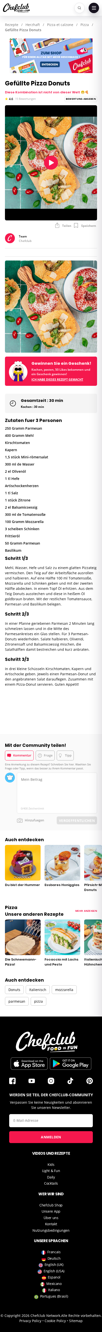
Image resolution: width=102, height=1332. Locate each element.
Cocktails (51, 1183)
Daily (51, 1177)
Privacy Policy (30, 1320)
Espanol (54, 1277)
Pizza (84, 24)
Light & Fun (51, 1170)
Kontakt (51, 1224)
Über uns (51, 1217)
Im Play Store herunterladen (70, 1063)
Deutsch (54, 1258)
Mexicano (54, 1283)
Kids (51, 1164)
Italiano (54, 1289)
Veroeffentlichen (77, 820)
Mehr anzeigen (86, 911)
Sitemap (76, 1320)
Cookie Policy (55, 1320)
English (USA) (54, 1271)
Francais (54, 1252)
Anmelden (51, 1137)
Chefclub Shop (51, 1205)
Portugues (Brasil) (54, 1296)
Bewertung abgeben (81, 99)
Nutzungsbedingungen (50, 1230)
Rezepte (11, 24)
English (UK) (54, 1264)
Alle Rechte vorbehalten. (81, 1315)
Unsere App (51, 1211)
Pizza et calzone (60, 24)
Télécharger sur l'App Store (29, 1063)
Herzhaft (33, 24)
